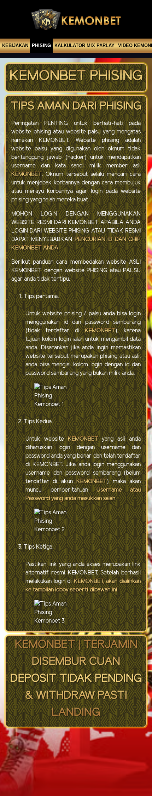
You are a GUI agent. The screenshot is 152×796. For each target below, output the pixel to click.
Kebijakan (15, 45)
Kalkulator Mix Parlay (84, 45)
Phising (41, 45)
